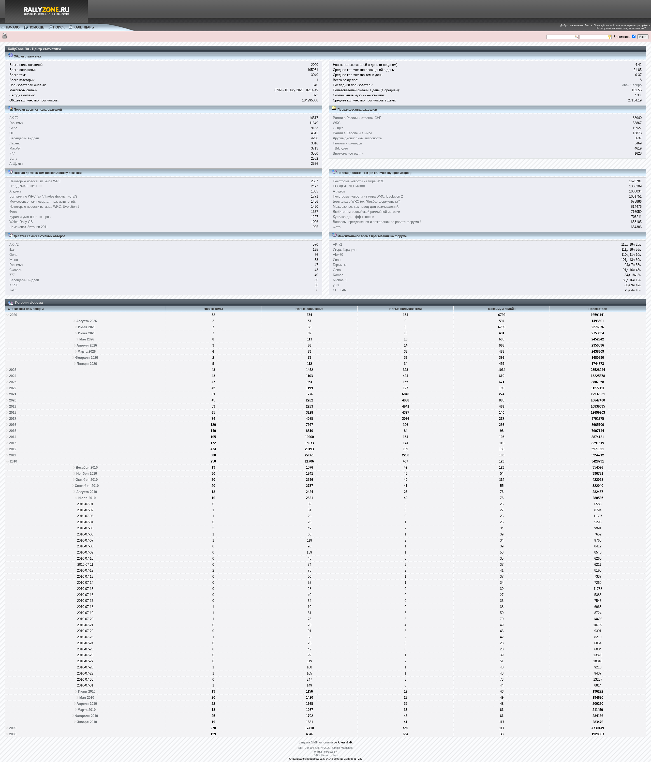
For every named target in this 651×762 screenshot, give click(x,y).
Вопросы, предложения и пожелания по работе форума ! (377, 222)
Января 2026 (87, 364)
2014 (12, 437)
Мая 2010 (86, 697)
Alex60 (338, 255)
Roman (338, 275)
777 (12, 153)
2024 (12, 376)
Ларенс (15, 143)
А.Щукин (16, 164)
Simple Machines (342, 747)
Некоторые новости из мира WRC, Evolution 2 (44, 206)
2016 (12, 425)
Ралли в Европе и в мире (352, 133)
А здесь (15, 191)
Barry (13, 158)
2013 (12, 443)
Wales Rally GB (21, 222)
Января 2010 (87, 722)
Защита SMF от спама (315, 742)
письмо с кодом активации (628, 28)
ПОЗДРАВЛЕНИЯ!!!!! (25, 186)
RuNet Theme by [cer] (325, 755)
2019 (12, 406)
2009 (12, 728)
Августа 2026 (86, 321)
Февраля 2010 (86, 716)
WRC (337, 123)
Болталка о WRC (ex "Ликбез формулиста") (43, 196)
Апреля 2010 (87, 704)
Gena (13, 128)
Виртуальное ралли (348, 153)
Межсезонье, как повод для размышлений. (42, 201)
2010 (13, 461)
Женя (13, 260)
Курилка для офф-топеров (30, 217)
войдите (615, 25)
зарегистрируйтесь (638, 25)
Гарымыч (16, 123)
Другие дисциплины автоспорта (357, 138)
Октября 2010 (87, 480)
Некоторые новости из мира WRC (35, 181)
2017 (12, 419)
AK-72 (14, 118)
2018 (12, 412)
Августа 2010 (86, 492)
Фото (13, 212)
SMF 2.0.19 (305, 747)
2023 (12, 382)
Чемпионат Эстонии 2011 (28, 227)
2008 (12, 734)
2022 (12, 388)
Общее (338, 128)
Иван (337, 260)
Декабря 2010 (87, 467)
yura (336, 285)
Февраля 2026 (86, 358)
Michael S (340, 280)
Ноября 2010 (86, 473)
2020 (12, 400)
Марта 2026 (87, 351)
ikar (12, 249)
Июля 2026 (86, 327)
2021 (12, 394)
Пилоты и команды (347, 143)
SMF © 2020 (322, 747)
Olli (11, 133)
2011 (12, 455)
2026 (13, 315)
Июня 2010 (86, 691)
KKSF (13, 285)
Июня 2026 (86, 333)
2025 (12, 370)
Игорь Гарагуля (345, 249)
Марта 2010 (87, 710)
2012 (12, 449)
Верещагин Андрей (24, 138)
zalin (12, 290)
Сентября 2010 (87, 486)
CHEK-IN (339, 290)
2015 (12, 431)
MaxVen (15, 148)
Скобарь (15, 270)
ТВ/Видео (340, 148)
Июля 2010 (87, 498)
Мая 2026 (86, 339)
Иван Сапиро (632, 85)
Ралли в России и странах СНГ (357, 118)
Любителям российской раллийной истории (366, 212)
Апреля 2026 (87, 345)
